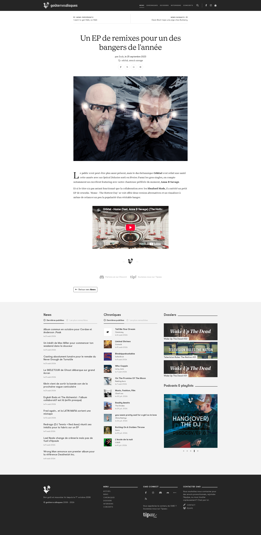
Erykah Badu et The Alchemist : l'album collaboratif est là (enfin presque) (65, 399)
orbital (125, 60)
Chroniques (152, 5)
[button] (183, 450)
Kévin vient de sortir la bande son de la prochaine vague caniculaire (66, 385)
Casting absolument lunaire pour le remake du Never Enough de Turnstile (70, 358)
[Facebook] (206, 5)
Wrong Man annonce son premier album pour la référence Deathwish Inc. (69, 453)
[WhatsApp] (133, 67)
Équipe (190, 508)
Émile (121, 56)
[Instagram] (211, 5)
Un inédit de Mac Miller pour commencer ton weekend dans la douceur (68, 344)
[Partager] (140, 67)
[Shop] (215, 5)
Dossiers (164, 5)
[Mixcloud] (175, 493)
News (141, 5)
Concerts (188, 5)
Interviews (176, 5)
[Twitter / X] (127, 67)
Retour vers (87, 289)
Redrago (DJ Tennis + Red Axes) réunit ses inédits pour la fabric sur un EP (67, 426)
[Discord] (160, 493)
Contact (191, 505)
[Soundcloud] (167, 493)
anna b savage (136, 60)
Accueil (107, 491)
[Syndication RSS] (146, 499)
